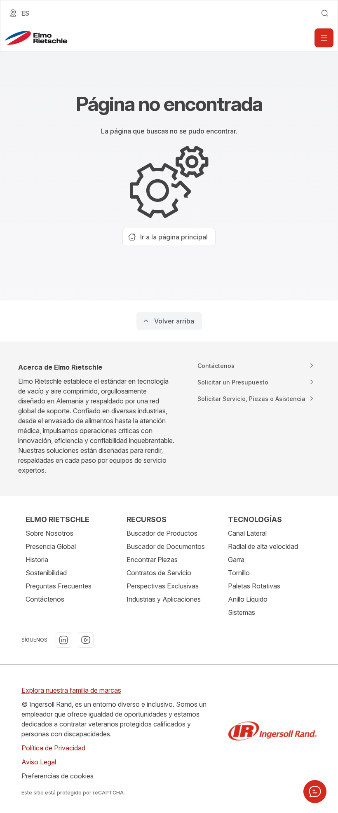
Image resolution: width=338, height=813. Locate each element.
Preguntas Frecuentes (59, 586)
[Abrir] (324, 37)
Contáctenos (45, 599)
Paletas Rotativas (254, 586)
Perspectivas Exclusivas (163, 586)
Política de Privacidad (53, 748)
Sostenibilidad (46, 573)
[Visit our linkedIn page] (63, 640)
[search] (324, 13)
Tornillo (239, 573)
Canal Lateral (247, 533)
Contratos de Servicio (159, 573)
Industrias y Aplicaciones (164, 599)
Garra (236, 559)
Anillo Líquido (248, 599)
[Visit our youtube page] (86, 640)
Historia (37, 559)
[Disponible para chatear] (314, 791)
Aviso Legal (38, 762)
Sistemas (241, 612)
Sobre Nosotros (49, 533)
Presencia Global (51, 546)
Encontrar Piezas (152, 559)
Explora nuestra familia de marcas (71, 690)
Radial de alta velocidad (263, 546)
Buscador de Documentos (166, 546)
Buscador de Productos (162, 533)
